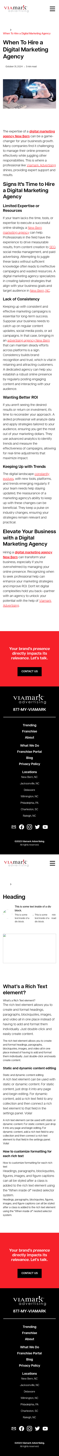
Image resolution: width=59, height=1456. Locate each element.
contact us (29, 671)
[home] (16, 8)
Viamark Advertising (41, 165)
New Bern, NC (40, 290)
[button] (52, 9)
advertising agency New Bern (28, 340)
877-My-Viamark (29, 710)
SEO (52, 247)
